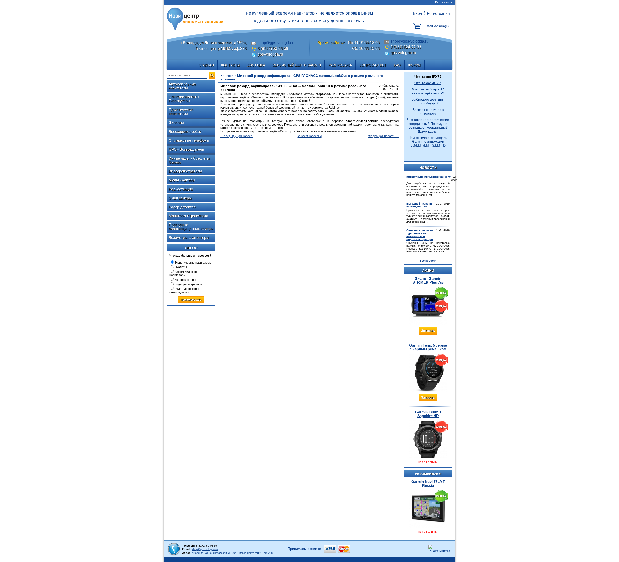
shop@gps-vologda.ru (276, 43)
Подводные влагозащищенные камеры (191, 227)
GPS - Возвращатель (186, 149)
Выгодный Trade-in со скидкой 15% (419, 205)
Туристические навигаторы (181, 112)
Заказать (428, 331)
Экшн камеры (180, 198)
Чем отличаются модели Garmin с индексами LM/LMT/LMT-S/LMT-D (428, 141)
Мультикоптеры (182, 180)
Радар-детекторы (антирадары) (184, 290)
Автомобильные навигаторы (182, 86)
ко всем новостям (310, 136)
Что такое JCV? (427, 83)
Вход (417, 13)
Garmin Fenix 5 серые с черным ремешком (428, 347)
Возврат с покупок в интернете (428, 111)
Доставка (256, 65)
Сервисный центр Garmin (297, 65)
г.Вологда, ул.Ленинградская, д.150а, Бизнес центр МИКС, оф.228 (232, 552)
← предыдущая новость (236, 136)
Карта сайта (443, 2)
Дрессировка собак (185, 131)
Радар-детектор (182, 207)
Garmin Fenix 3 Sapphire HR (428, 414)
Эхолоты (176, 122)
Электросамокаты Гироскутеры (184, 99)
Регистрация (438, 13)
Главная (206, 65)
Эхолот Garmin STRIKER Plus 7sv (428, 280)
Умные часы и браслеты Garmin (189, 160)
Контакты (230, 65)
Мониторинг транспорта (188, 216)
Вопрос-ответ (372, 65)
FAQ (397, 65)
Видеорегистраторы (185, 171)
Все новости (428, 260)
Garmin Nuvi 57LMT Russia (428, 484)
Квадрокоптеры (185, 279)
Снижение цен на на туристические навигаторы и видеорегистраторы (419, 235)
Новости (226, 76)
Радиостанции (181, 189)
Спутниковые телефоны (189, 140)
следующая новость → (383, 136)
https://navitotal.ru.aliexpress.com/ (428, 176)
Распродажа (340, 65)
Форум (414, 65)
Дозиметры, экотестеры (189, 238)
